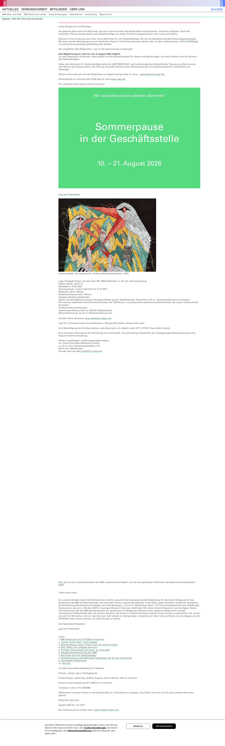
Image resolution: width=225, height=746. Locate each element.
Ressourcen (105, 14)
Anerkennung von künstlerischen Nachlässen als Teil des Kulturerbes (96, 658)
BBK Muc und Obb (11, 14)
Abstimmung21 (188, 39)
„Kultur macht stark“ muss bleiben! (79, 642)
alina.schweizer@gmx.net (98, 318)
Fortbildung (91, 14)
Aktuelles (10, 9)
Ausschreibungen (58, 14)
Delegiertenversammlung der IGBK (79, 652)
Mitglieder (58, 9)
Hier (60, 582)
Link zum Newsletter (69, 194)
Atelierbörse (76, 14)
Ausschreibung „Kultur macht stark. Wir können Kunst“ (89, 644)
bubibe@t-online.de (92, 351)
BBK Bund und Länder (35, 14)
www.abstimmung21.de (152, 74)
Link (60, 628)
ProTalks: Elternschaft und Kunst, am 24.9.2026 (85, 650)
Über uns (77, 9)
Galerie (217, 9)
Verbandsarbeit (34, 9)
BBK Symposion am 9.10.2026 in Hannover (82, 639)
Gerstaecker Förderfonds (74, 660)
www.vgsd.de (118, 79)
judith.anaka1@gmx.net (106, 710)
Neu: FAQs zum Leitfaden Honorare (79, 647)
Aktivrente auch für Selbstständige (78, 655)
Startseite (6, 19)
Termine (66, 663)
